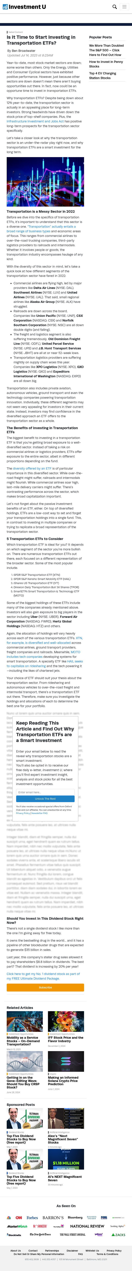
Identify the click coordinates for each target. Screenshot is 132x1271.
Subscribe (45, 987)
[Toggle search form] (115, 6)
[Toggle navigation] (124, 6)
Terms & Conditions (107, 1254)
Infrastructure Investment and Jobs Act (35, 121)
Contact (33, 1250)
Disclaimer (72, 1250)
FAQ (80, 1254)
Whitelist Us (92, 1250)
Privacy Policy (23, 813)
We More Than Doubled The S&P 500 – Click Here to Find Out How (106, 50)
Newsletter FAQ (39, 813)
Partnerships (52, 1250)
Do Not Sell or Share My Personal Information (39, 1254)
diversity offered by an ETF (32, 468)
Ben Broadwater (23, 51)
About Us (15, 1250)
